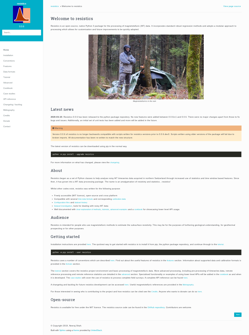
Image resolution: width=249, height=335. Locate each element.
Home (6, 50)
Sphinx (62, 330)
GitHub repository (156, 307)
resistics (21, 3)
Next (238, 314)
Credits (6, 115)
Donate (6, 121)
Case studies (9, 93)
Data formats (9, 72)
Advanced (7, 82)
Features (7, 66)
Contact (6, 126)
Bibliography (9, 110)
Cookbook (8, 88)
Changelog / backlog (12, 104)
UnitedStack (96, 330)
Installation (8, 55)
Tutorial (6, 77)
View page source (232, 6)
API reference (9, 99)
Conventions (9, 61)
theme (76, 330)
